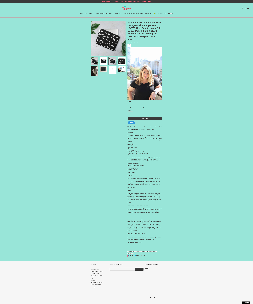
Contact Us (93, 278)
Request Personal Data (96, 287)
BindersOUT (93, 280)
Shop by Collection (95, 269)
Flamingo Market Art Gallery (97, 275)
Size (129, 105)
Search (92, 267)
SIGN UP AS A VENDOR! (96, 284)
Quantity (129, 110)
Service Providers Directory (97, 271)
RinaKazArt (137, 42)
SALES (92, 276)
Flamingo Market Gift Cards (97, 282)
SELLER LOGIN (94, 286)
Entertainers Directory (95, 273)
